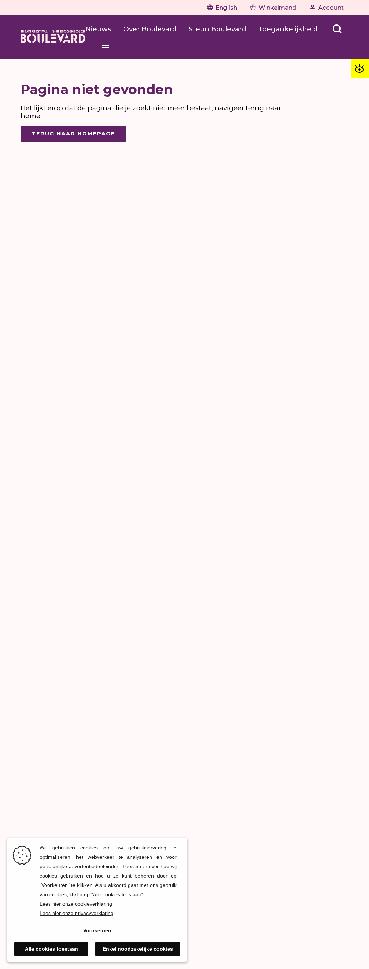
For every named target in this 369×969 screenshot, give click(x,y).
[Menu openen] (105, 45)
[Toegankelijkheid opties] (360, 68)
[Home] (53, 37)
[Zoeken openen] (337, 29)
